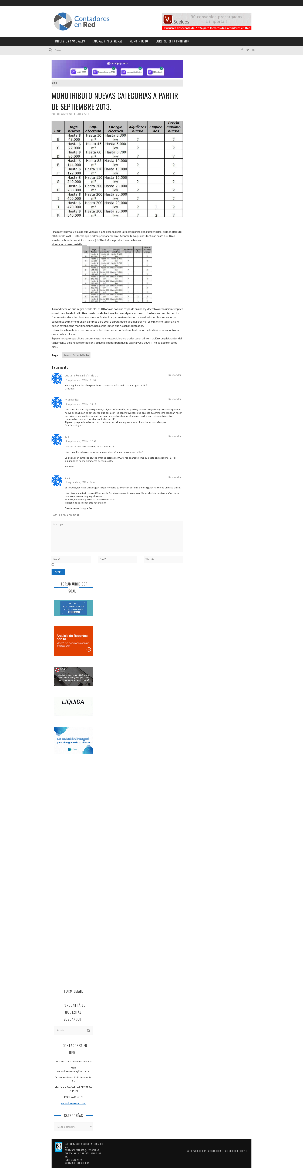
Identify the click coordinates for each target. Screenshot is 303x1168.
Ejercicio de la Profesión (173, 41)
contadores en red (212, 1150)
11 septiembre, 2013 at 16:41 (80, 482)
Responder (175, 374)
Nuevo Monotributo (76, 355)
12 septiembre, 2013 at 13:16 (80, 404)
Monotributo (139, 41)
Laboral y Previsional (107, 41)
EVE (67, 477)
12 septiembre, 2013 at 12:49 (80, 441)
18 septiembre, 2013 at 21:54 (80, 380)
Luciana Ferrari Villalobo (81, 375)
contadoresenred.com (73, 1103)
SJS (67, 436)
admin (79, 113)
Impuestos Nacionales (70, 41)
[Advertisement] (73, 815)
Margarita (72, 399)
